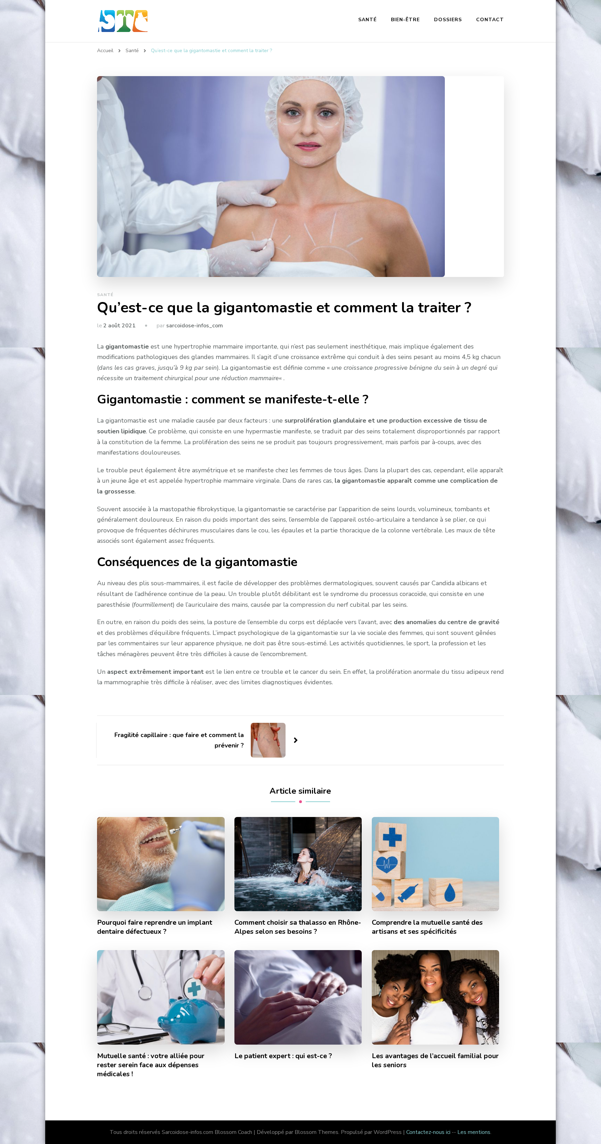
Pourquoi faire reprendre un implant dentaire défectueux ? (154, 927)
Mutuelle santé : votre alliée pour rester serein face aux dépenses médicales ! (151, 1065)
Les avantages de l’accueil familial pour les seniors (435, 1061)
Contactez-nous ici (428, 1132)
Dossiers (448, 19)
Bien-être (405, 19)
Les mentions (473, 1132)
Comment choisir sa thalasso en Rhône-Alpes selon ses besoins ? (297, 927)
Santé (367, 19)
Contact (490, 19)
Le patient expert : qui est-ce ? (283, 1056)
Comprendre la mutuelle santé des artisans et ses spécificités (427, 927)
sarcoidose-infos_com (194, 325)
